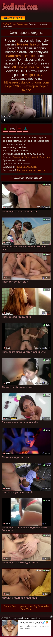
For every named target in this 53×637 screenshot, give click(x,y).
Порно (7, 606)
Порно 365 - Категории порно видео (26, 88)
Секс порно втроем (22, 606)
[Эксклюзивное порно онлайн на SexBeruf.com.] (19, 7)
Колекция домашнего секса (31, 170)
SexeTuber (26, 609)
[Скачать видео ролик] (25, 129)
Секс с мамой (31, 157)
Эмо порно (18, 157)
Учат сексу (44, 157)
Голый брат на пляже (27, 167)
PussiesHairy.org (29, 44)
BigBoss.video (41, 606)
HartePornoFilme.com (21, 56)
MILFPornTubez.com (26, 67)
